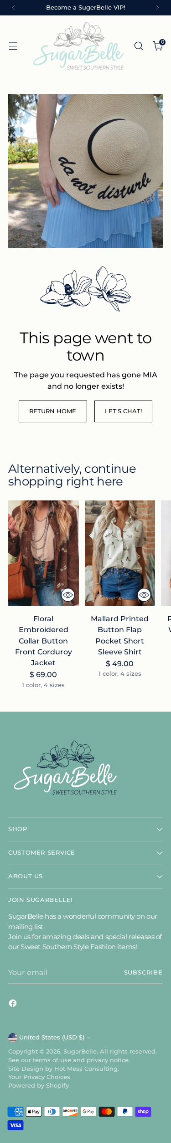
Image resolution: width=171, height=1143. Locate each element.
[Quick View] (68, 595)
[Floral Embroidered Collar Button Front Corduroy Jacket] (43, 553)
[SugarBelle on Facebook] (13, 1004)
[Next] (157, 7)
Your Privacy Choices (39, 1077)
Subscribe (143, 972)
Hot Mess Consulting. (86, 1068)
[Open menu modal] (13, 45)
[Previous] (14, 7)
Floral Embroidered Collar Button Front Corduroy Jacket (43, 640)
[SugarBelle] (78, 45)
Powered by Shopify (38, 1085)
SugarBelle (80, 1051)
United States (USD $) (51, 1037)
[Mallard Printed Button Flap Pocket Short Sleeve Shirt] (120, 553)
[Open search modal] (138, 45)
